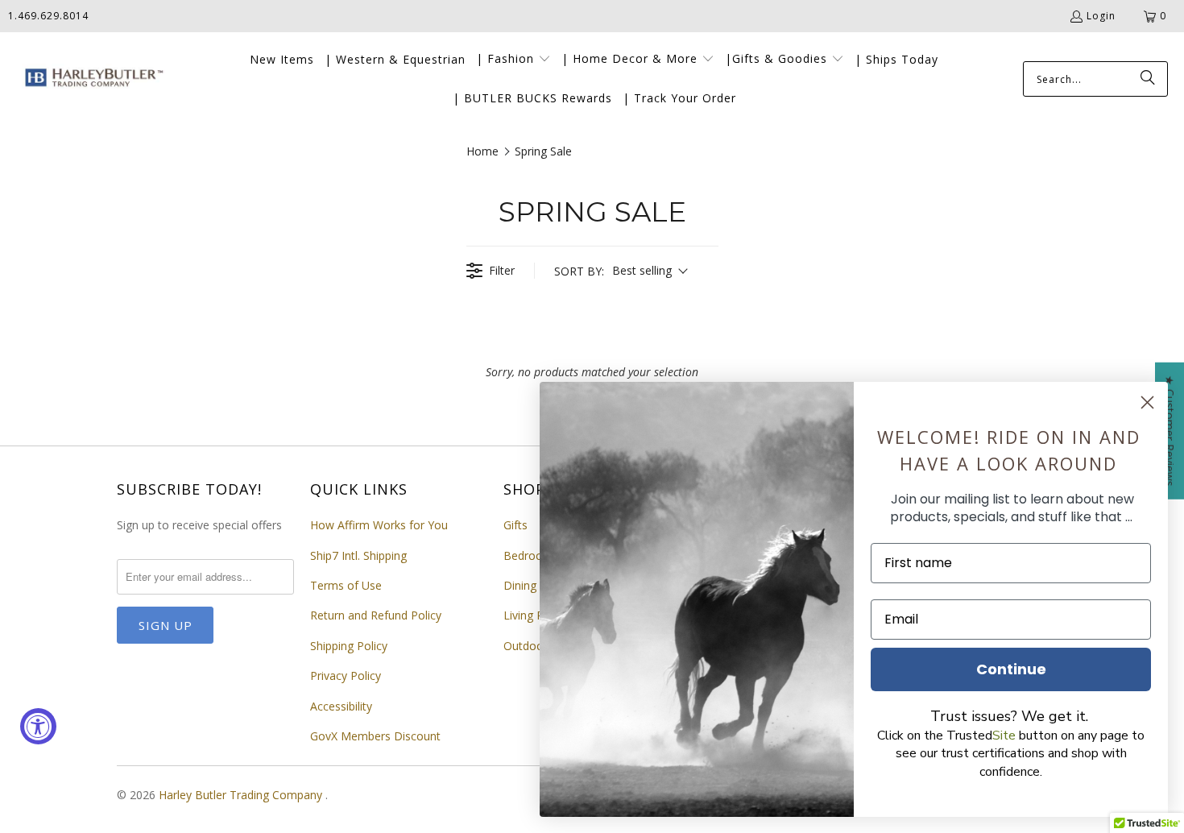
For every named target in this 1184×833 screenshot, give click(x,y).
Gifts (515, 525)
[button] (513, 59)
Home (482, 151)
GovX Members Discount (375, 736)
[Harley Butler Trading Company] (90, 79)
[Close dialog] (1147, 402)
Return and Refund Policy (375, 615)
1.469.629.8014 (48, 16)
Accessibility (341, 706)
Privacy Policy (345, 675)
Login (1101, 16)
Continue (1011, 669)
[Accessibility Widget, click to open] (38, 726)
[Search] (1148, 79)
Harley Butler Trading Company (242, 794)
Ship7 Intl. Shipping (358, 555)
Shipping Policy (348, 645)
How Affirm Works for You (379, 525)
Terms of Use (346, 585)
